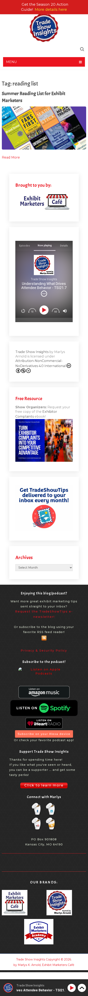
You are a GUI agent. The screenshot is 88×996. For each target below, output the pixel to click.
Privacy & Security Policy (44, 650)
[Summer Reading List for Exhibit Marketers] (44, 128)
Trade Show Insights (32, 352)
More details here (51, 9)
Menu (11, 62)
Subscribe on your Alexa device (44, 733)
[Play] (44, 310)
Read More (11, 157)
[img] (44, 294)
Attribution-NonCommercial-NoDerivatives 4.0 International (40, 363)
